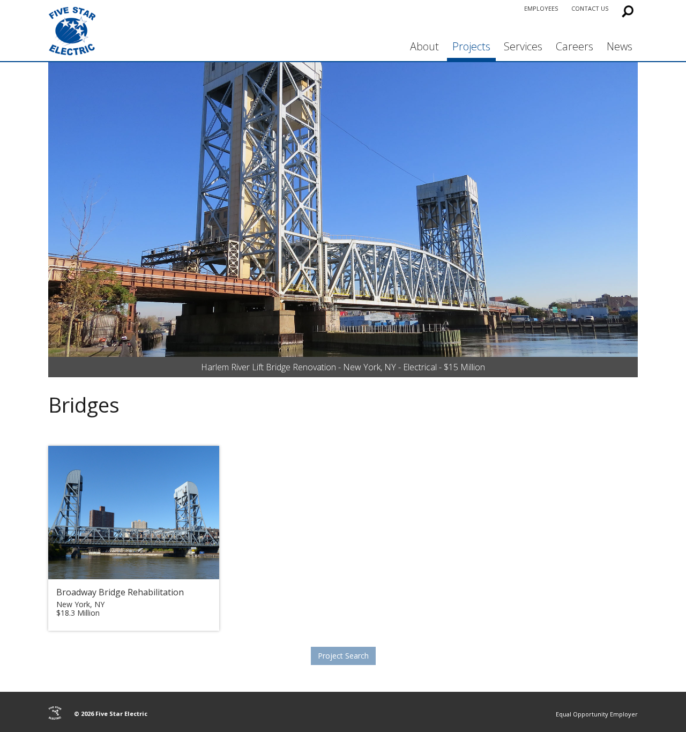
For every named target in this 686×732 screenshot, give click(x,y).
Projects (471, 46)
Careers (574, 46)
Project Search (343, 656)
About (424, 46)
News (619, 46)
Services (523, 46)
